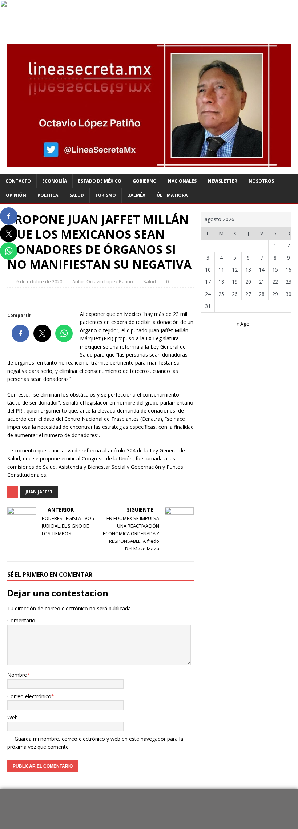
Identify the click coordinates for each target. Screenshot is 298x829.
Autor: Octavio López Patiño (102, 281)
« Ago (243, 323)
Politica (47, 195)
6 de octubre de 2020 (39, 281)
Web (12, 717)
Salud (76, 195)
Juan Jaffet (39, 492)
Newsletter (222, 181)
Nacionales (182, 181)
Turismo (105, 195)
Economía (54, 181)
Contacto (18, 181)
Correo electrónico (29, 696)
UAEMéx (136, 195)
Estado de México (99, 181)
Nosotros (261, 181)
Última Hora (172, 195)
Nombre (17, 674)
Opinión (16, 195)
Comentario (21, 620)
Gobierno (145, 181)
